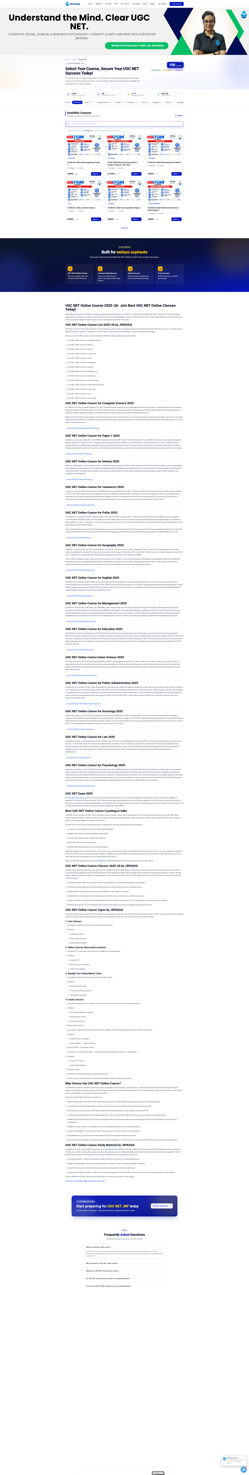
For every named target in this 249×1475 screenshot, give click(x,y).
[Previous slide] (2, 31)
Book (145, 4)
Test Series (136, 4)
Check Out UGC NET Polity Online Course (79, 537)
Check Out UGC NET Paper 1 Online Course (80, 453)
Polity (144, 102)
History (119, 102)
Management (182, 102)
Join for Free (176, 4)
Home (90, 4)
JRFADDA (101, 861)
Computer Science (104, 102)
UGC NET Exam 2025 (76, 798)
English (169, 102)
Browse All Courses (160, 1206)
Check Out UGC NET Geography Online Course (81, 570)
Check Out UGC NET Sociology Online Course (80, 729)
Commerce (132, 102)
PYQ (116, 4)
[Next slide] (246, 31)
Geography (156, 102)
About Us (99, 4)
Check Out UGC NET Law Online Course (78, 757)
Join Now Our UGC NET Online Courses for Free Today (85, 1181)
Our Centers (162, 4)
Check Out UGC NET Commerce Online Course (81, 505)
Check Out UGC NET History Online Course (79, 479)
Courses (73, 59)
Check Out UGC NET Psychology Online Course (81, 786)
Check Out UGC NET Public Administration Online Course (84, 703)
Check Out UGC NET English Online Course (79, 596)
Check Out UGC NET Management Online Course (81, 621)
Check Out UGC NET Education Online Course (80, 649)
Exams (152, 4)
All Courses (77, 102)
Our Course (125, 4)
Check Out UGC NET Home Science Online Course (82, 675)
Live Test (108, 4)
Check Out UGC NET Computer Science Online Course (83, 428)
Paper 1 (88, 102)
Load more (124, 228)
